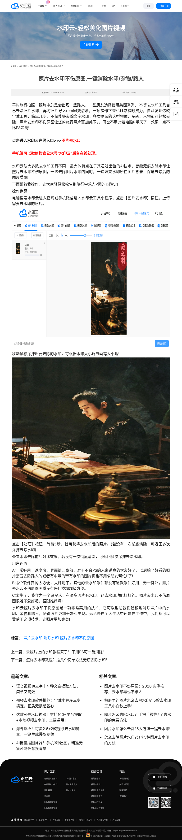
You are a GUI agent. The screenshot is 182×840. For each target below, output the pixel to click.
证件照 (47, 796)
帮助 (122, 771)
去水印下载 (69, 820)
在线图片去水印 (51, 779)
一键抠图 (56, 820)
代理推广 (123, 796)
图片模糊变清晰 (51, 802)
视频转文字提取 (85, 820)
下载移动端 (162, 788)
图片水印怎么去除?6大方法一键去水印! (137, 728)
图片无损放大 (71, 784)
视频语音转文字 (97, 808)
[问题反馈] (176, 114)
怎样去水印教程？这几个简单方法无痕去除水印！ (67, 659)
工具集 (43, 4)
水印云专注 (121, 836)
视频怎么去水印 (97, 790)
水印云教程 (23, 66)
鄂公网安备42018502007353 (103, 836)
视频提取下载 (96, 796)
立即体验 (89, 44)
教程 (90, 6)
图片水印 (57, 6)
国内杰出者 (151, 836)
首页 (14, 66)
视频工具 (96, 771)
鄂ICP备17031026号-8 (73, 836)
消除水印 (51, 637)
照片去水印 (32, 637)
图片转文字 (70, 790)
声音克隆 (116, 820)
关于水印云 (124, 784)
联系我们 (123, 790)
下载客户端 (163, 6)
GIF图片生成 (71, 779)
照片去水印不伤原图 (77, 637)
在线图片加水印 (51, 784)
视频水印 (75, 6)
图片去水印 (71, 140)
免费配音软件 (102, 820)
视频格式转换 (96, 802)
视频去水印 (95, 779)
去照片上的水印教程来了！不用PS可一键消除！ (66, 651)
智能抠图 (48, 790)
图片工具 (50, 771)
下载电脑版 (162, 777)
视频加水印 (95, 784)
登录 (148, 6)
